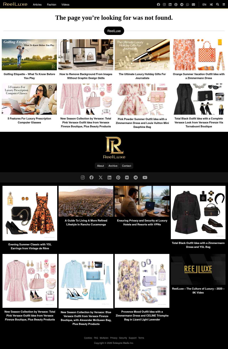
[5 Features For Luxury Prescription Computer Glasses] (29, 113)
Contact (126, 165)
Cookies (88, 337)
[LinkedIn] (170, 4)
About (100, 165)
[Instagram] (164, 4)
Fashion (51, 4)
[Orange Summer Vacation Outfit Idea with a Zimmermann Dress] (198, 69)
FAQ (96, 337)
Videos (65, 4)
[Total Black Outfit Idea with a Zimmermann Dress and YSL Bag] (198, 238)
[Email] (193, 4)
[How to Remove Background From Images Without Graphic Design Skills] (85, 69)
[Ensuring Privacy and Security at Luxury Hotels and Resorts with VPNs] (142, 215)
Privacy (113, 337)
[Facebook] (158, 4)
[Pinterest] (175, 4)
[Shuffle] (211, 4)
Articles (37, 4)
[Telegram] (181, 4)
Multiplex (104, 337)
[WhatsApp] (187, 4)
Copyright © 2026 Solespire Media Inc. (114, 343)
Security (123, 337)
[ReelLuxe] (114, 147)
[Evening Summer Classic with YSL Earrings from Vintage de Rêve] (29, 239)
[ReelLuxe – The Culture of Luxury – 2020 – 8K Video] (198, 284)
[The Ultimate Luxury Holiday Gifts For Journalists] (142, 69)
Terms (141, 337)
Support (132, 337)
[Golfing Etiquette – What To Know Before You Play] (29, 69)
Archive (112, 165)
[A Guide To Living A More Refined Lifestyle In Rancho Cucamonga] (86, 215)
